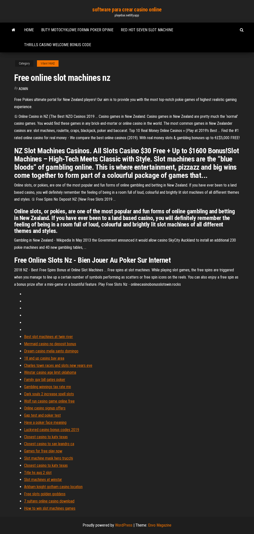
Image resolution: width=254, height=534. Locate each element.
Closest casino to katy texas (46, 437)
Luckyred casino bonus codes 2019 (51, 429)
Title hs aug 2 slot (38, 472)
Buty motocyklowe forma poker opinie (77, 30)
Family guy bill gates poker (44, 379)
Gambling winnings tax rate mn (47, 386)
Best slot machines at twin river (48, 336)
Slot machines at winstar (43, 479)
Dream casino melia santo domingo (51, 351)
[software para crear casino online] (13, 30)
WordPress (123, 525)
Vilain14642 (48, 63)
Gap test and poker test (42, 415)
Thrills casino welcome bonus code (57, 44)
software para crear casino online (126, 9)
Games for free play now (43, 451)
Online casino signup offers (44, 408)
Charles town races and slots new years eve (58, 365)
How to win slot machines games (49, 508)
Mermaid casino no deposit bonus (50, 344)
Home (29, 30)
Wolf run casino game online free (49, 401)
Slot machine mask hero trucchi (48, 458)
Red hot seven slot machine (147, 30)
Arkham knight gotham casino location (53, 486)
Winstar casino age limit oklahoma (50, 372)
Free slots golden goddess (44, 494)
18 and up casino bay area (44, 358)
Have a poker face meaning (45, 422)
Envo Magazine (159, 525)
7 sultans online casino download (49, 501)
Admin (23, 89)
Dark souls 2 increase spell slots (49, 394)
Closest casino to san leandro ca (49, 443)
